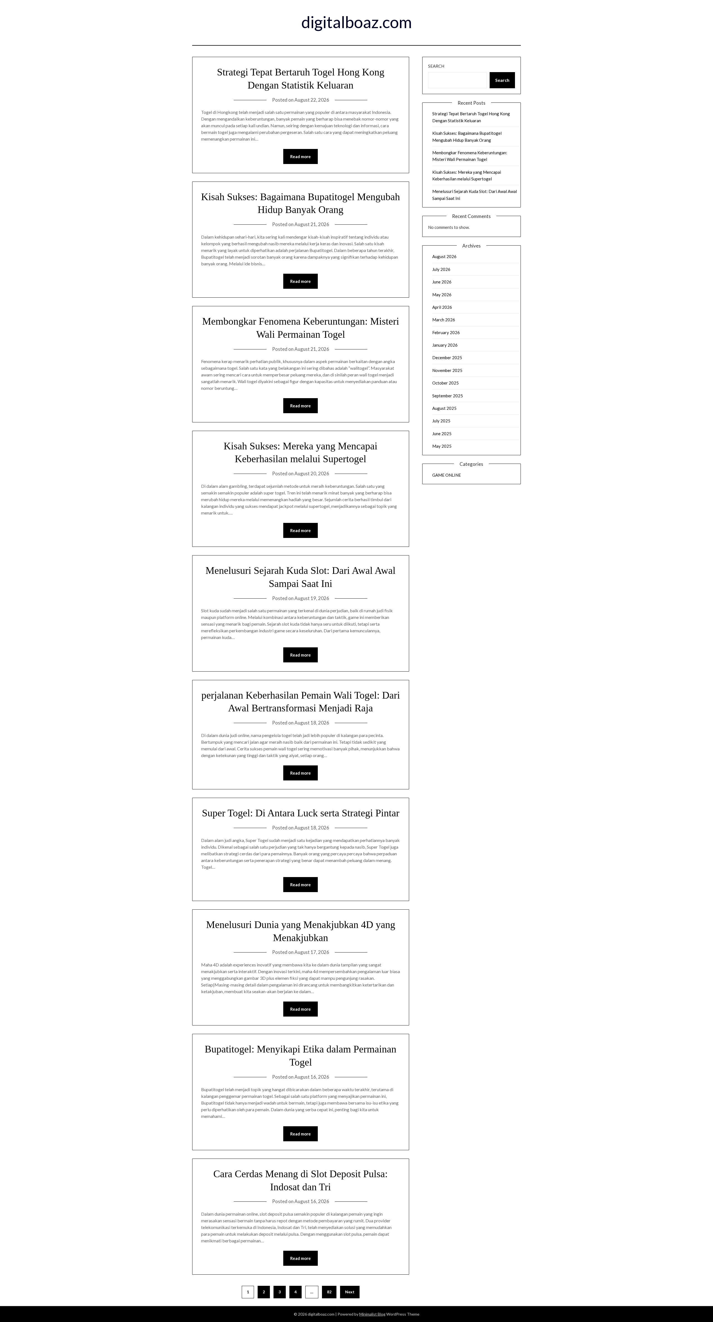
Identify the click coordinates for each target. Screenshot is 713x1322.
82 (329, 1291)
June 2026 (441, 281)
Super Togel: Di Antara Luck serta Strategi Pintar (300, 813)
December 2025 (447, 357)
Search (436, 65)
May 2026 (441, 294)
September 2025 (447, 395)
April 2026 (442, 307)
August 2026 (444, 256)
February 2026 (446, 332)
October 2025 (445, 382)
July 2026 (441, 269)
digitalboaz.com (356, 21)
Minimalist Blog (372, 1314)
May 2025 (441, 446)
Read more (300, 156)
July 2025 (441, 420)
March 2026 (443, 319)
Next (350, 1291)
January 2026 (445, 344)
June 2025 (441, 433)
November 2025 (447, 370)
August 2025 (444, 408)
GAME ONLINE (446, 475)
